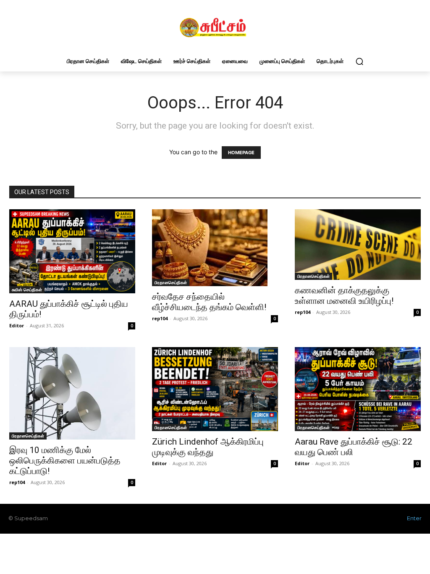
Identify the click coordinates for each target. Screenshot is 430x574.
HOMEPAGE (241, 152)
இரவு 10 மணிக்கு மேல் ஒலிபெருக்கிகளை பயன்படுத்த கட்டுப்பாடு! (65, 460)
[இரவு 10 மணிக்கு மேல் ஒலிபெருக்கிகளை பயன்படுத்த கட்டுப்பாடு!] (72, 393)
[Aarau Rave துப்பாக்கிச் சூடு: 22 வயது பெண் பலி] (358, 389)
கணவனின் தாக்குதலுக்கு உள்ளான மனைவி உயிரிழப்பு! (344, 295)
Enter (414, 518)
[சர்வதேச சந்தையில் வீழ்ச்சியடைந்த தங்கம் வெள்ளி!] (215, 247)
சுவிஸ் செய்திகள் (27, 289)
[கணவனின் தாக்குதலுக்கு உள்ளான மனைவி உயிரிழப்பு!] (358, 244)
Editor (16, 325)
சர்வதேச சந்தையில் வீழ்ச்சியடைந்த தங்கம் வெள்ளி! (209, 302)
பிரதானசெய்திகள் (171, 282)
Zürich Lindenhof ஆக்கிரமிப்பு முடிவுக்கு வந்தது (208, 447)
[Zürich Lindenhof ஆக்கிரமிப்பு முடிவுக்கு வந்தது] (215, 389)
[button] (359, 61)
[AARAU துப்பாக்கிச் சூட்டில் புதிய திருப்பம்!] (72, 251)
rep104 (160, 318)
